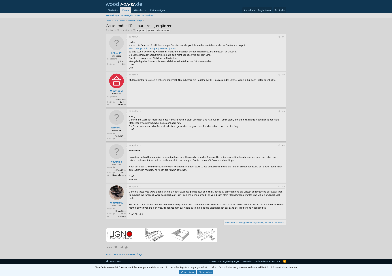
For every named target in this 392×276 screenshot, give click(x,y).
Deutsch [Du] (114, 261)
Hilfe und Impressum (265, 261)
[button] (145, 10)
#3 (283, 111)
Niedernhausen (119, 175)
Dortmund (121, 104)
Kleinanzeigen (157, 10)
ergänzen (141, 30)
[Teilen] (279, 37)
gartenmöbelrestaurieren (158, 30)
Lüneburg (121, 216)
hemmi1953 (116, 202)
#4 (283, 145)
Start (279, 261)
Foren (125, 10)
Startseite (113, 10)
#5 (283, 186)
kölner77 (112, 30)
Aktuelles (138, 10)
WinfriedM (116, 90)
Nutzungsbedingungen (228, 261)
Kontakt (212, 261)
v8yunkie (116, 161)
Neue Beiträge (112, 15)
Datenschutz (247, 261)
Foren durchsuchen (144, 15)
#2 (283, 74)
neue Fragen (127, 15)
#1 (283, 36)
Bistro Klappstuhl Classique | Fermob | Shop (152, 48)
